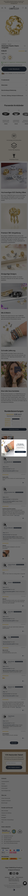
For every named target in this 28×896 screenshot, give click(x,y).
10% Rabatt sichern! (20, 451)
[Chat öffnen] (25, 883)
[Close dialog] (25, 440)
